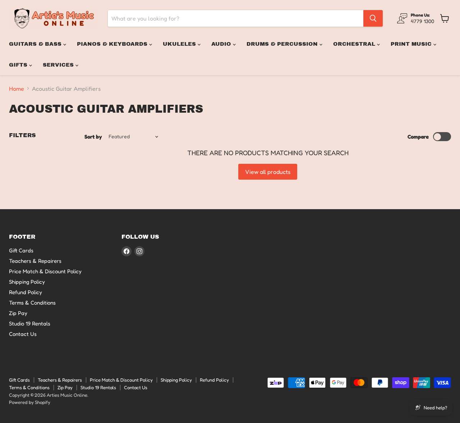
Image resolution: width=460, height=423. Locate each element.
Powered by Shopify (29, 402)
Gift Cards (21, 250)
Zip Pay (18, 313)
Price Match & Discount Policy (45, 271)
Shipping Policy (27, 281)
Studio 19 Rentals (29, 323)
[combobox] (235, 18)
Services (59, 65)
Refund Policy (25, 292)
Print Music (412, 44)
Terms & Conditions (32, 302)
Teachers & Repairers (35, 260)
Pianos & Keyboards (113, 44)
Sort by (93, 137)
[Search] (373, 18)
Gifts (19, 65)
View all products (267, 171)
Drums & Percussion (283, 44)
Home (16, 88)
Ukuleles (180, 44)
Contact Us (23, 333)
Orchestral (355, 44)
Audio (222, 44)
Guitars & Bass (36, 44)
